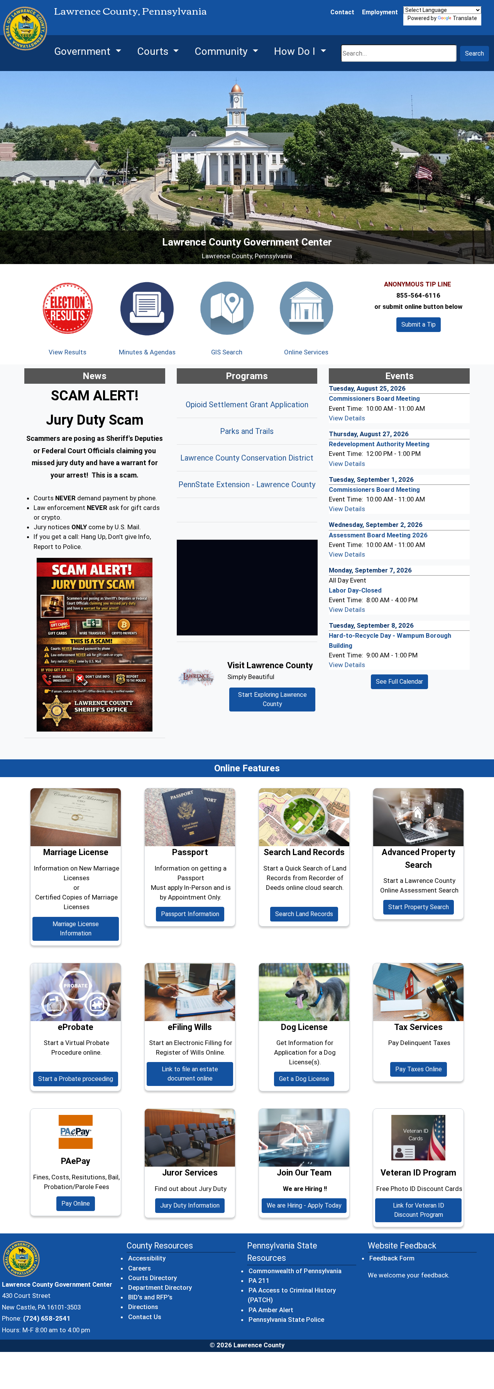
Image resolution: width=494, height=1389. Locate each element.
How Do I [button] (296, 51)
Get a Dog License (304, 1078)
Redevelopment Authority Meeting (379, 444)
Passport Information (190, 914)
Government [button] (83, 51)
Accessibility (147, 1258)
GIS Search (226, 352)
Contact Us (144, 1317)
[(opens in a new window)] (94, 645)
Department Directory (160, 1287)
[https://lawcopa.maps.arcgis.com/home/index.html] (226, 308)
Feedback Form (391, 1258)
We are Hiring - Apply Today (304, 1205)
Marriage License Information (75, 928)
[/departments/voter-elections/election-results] (67, 308)
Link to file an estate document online (197, 1073)
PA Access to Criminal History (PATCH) (292, 1295)
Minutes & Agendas (147, 352)
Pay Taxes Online (418, 1069)
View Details (347, 418)
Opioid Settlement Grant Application (247, 404)
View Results (67, 352)
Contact (342, 12)
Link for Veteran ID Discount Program (418, 1210)
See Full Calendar (399, 681)
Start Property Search (421, 907)
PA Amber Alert (271, 1310)
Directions (143, 1307)
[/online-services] (306, 308)
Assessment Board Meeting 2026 (378, 535)
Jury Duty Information (190, 1205)
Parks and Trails (247, 431)
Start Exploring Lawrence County (272, 699)
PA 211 (260, 1280)
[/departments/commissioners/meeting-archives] (147, 308)
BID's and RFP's (150, 1297)
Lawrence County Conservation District (246, 457)
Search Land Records (306, 914)
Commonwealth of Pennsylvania (295, 1271)
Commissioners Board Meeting (374, 398)
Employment (380, 12)
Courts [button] (154, 51)
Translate (465, 18)
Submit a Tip (418, 324)
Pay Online (78, 1203)
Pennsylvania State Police (287, 1319)
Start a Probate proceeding (78, 1078)
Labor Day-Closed (355, 590)
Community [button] (222, 51)
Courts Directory (152, 1278)
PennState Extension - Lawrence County (246, 484)
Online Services (306, 352)
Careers (139, 1268)
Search (474, 53)
